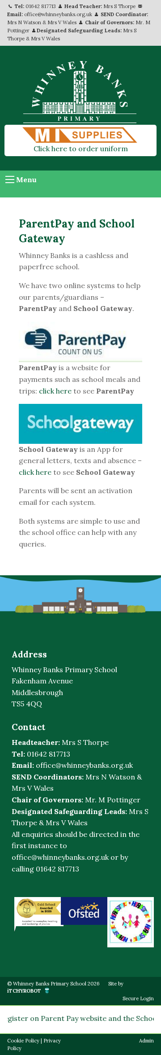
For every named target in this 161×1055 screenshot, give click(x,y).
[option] (37, 911)
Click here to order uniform (81, 148)
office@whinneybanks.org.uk (58, 14)
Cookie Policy (23, 1040)
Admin (146, 1040)
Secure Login (138, 998)
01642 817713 (40, 6)
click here (55, 390)
